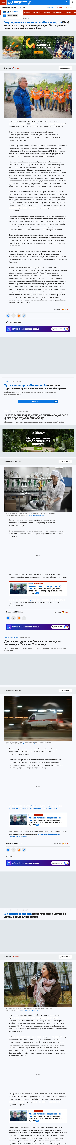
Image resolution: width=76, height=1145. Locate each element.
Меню (3, 2)
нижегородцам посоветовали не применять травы (44, 600)
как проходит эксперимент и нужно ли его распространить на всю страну (45, 589)
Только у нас (37, 12)
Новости (27, 12)
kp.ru (17, 68)
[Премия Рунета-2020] (29, 2)
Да (4, 15)
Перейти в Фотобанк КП (36, 515)
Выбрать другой (12, 15)
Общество (13, 411)
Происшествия (14, 637)
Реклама (59, 7)
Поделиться (66, 68)
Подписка (69, 7)
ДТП (11, 856)
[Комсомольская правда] (17, 2)
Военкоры (47, 12)
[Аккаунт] (73, 2)
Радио (51, 7)
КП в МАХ (68, 12)
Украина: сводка (58, 12)
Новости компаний (15, 322)
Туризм (6, 381)
